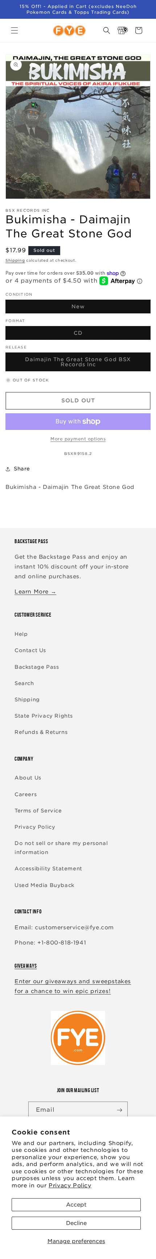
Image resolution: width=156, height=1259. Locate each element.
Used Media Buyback (44, 885)
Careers (26, 794)
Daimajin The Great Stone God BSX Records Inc (78, 363)
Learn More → (35, 591)
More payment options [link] (78, 439)
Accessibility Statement (48, 868)
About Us (28, 778)
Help (21, 634)
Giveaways (26, 966)
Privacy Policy (70, 1185)
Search (24, 683)
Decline (76, 1223)
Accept (76, 1204)
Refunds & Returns (41, 732)
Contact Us (30, 650)
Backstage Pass (37, 667)
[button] (14, 30)
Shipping (15, 260)
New (95, 308)
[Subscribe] (119, 1110)
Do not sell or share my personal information (61, 847)
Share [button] (22, 469)
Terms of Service (38, 811)
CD (95, 335)
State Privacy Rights (44, 716)
